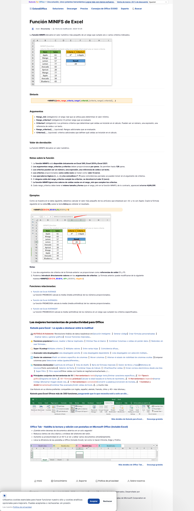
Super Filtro (41, 371)
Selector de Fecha (66, 368)
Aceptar (94, 501)
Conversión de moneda (125, 382)
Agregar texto (101, 375)
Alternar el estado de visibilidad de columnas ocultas (129, 357)
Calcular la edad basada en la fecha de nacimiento (102, 379)
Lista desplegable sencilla (69, 353)
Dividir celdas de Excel (82, 385)
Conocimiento (60, 481)
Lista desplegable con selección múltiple (129, 353)
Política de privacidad (108, 481)
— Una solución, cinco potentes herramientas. (71, 2)
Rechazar (107, 501)
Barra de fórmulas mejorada (104, 365)
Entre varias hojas (90, 348)
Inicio (39, 481)
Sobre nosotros (137, 481)
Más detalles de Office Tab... (131, 465)
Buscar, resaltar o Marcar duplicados (67, 341)
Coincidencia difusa (109, 348)
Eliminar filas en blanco (96, 341)
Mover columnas (97, 357)
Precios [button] (84, 8)
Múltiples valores (73, 348)
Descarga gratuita (155, 419)
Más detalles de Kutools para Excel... (127, 419)
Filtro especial (55, 371)
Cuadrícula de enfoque (63, 365)
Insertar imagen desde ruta (54, 382)
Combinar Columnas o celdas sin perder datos (128, 341)
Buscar (138, 8)
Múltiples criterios (55, 348)
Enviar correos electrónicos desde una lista (144, 368)
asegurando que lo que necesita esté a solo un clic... (103, 393)
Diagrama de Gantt (48, 379)
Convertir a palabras (106, 382)
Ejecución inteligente (101, 334)
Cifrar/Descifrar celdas (113, 368)
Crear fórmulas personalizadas (142, 334)
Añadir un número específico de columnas (69, 357)
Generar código (120, 334)
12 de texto (84, 375)
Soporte (125, 8)
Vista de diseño (82, 365)
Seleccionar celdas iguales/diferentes (62, 360)
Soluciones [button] (58, 8)
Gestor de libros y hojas (128, 365)
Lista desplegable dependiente (96, 353)
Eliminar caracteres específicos (121, 375)
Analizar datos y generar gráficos (49, 337)
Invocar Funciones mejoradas (77, 337)
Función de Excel (44, 292)
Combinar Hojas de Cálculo (89, 368)
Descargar (72, 8)
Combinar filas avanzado (61, 385)
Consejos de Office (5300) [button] (104, 8)
